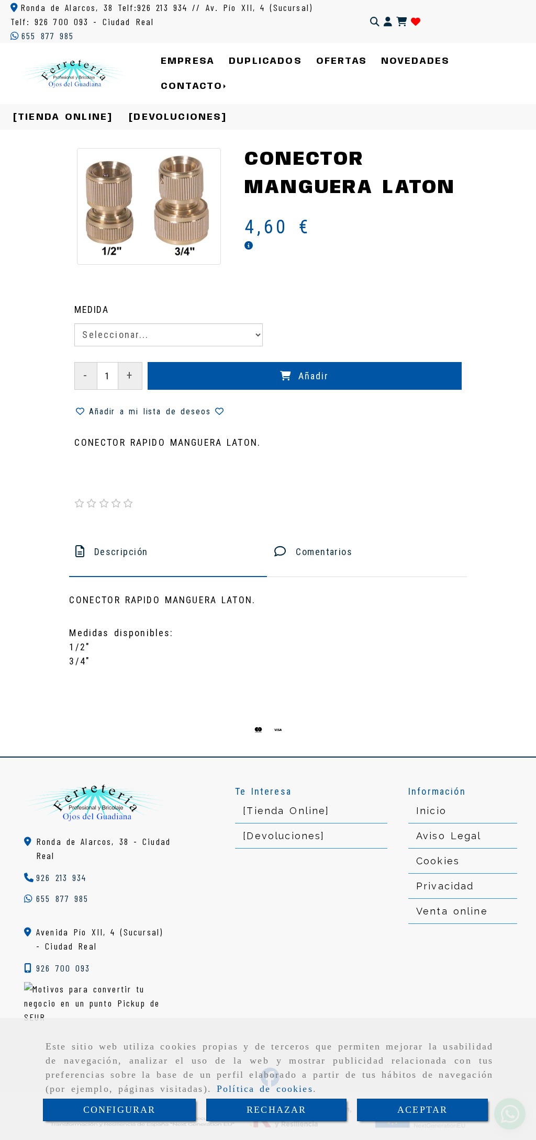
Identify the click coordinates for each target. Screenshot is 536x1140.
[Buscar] (375, 22)
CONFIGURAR (119, 1109)
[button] (388, 22)
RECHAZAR (276, 1109)
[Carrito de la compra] (401, 22)
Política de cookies (265, 1088)
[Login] (415, 22)
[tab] (168, 551)
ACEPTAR (422, 1109)
